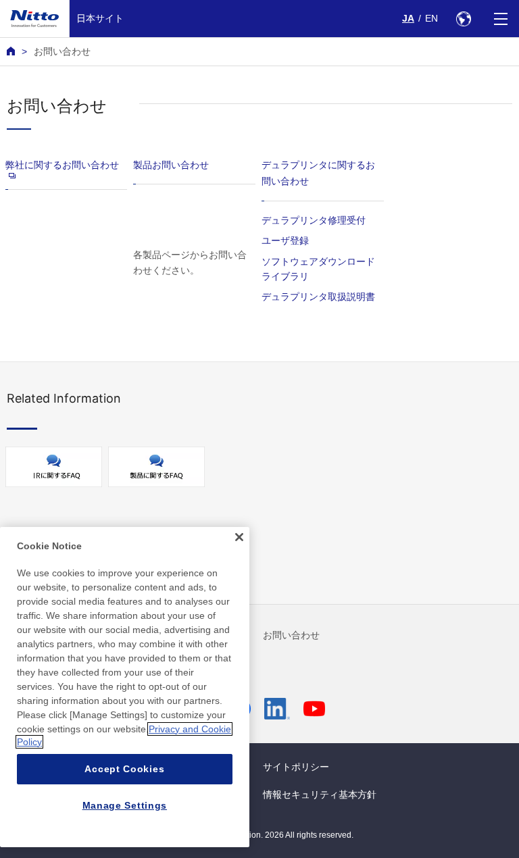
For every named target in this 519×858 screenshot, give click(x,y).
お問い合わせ (291, 635)
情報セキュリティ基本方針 (319, 794)
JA (408, 18)
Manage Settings (125, 805)
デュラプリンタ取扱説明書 (318, 296)
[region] (124, 687)
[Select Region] (463, 18)
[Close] (239, 537)
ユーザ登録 (285, 240)
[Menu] (500, 18)
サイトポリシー (296, 766)
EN (431, 18)
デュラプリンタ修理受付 (314, 220)
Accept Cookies (124, 768)
